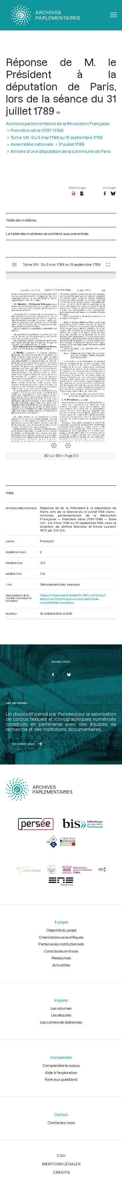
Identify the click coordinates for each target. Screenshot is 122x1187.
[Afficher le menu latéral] (14, 264)
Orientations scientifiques (61, 937)
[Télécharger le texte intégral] (81, 193)
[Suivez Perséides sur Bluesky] (69, 674)
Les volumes (61, 1008)
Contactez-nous (61, 1122)
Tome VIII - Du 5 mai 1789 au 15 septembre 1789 (57, 137)
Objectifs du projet (61, 930)
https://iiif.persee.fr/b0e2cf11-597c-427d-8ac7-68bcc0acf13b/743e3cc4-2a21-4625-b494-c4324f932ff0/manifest (73, 598)
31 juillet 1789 (71, 144)
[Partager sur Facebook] (105, 193)
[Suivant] (68, 445)
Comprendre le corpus (61, 1065)
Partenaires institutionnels (61, 944)
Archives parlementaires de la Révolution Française (57, 123)
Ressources (61, 958)
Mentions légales (61, 1164)
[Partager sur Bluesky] (113, 193)
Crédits (61, 1172)
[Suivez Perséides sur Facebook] (53, 674)
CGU (61, 1155)
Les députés (61, 1015)
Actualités (61, 965)
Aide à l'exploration (61, 1072)
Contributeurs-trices (61, 951)
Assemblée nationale (32, 144)
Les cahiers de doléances (61, 1022)
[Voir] (58, 111)
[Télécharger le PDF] (74, 193)
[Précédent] (54, 445)
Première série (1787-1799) (37, 130)
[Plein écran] (108, 264)
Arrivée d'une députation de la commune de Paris (60, 151)
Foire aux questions (61, 1079)
